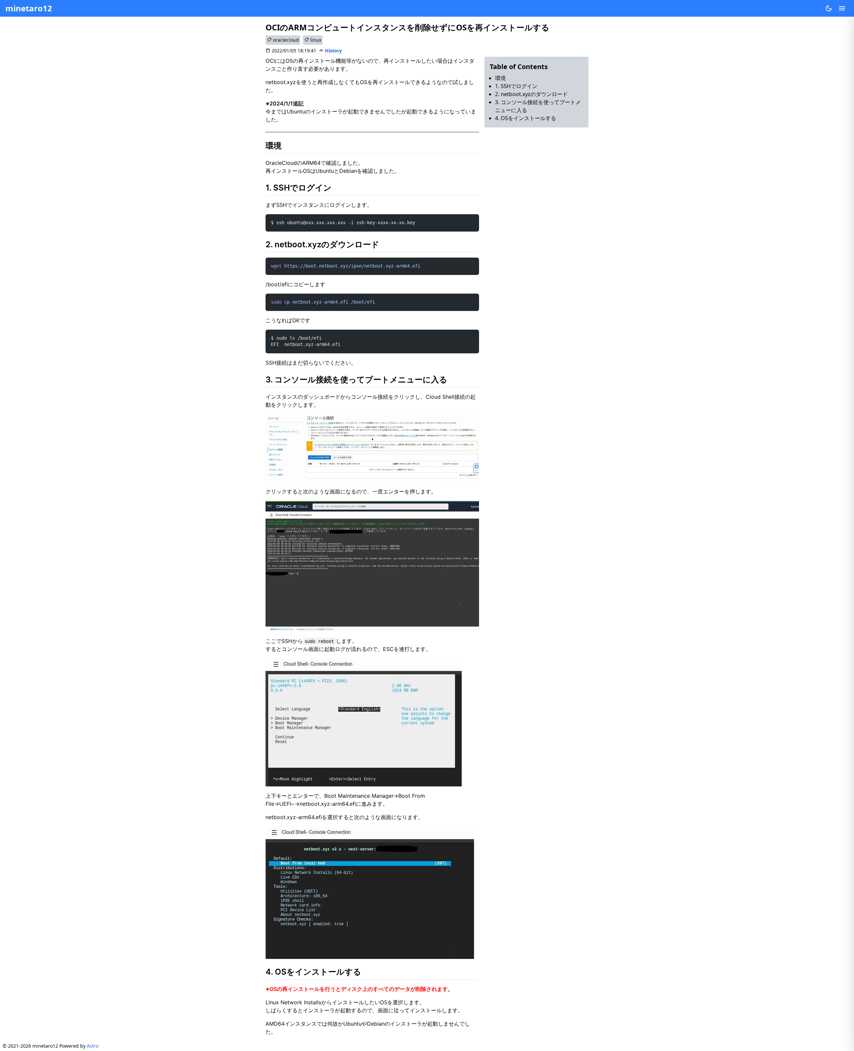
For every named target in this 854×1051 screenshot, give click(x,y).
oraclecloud (285, 40)
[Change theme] (828, 8)
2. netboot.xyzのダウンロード (531, 94)
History (333, 50)
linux (315, 40)
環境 (500, 78)
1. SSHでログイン (516, 86)
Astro (92, 1046)
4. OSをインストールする (525, 118)
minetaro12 (28, 8)
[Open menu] (842, 8)
